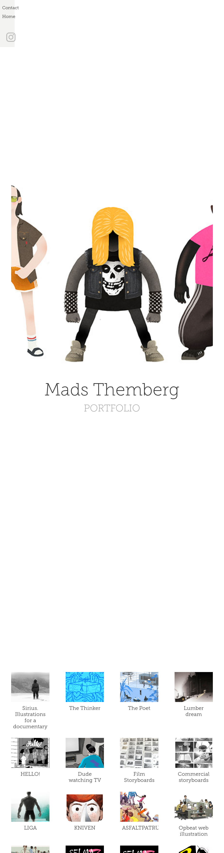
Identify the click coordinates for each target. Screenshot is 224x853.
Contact (10, 7)
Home (8, 16)
